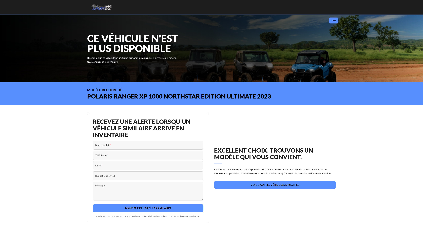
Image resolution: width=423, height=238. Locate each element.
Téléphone (101, 155)
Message (100, 185)
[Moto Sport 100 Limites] (101, 7)
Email (98, 165)
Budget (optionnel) (105, 175)
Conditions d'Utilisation (169, 216)
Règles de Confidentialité (143, 216)
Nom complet (103, 145)
